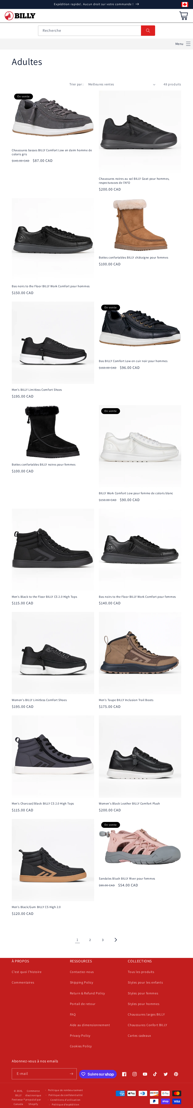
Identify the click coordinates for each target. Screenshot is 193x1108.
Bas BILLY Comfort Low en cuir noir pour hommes (133, 361)
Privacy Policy (80, 1035)
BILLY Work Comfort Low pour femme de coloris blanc (136, 493)
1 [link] (77, 939)
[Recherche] (148, 30)
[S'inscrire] (71, 1073)
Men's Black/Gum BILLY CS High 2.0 (36, 907)
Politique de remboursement (65, 1090)
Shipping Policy (81, 982)
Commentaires (23, 982)
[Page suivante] (115, 940)
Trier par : (76, 84)
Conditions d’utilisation (65, 1099)
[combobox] (96, 30)
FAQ (73, 1014)
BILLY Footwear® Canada (18, 1100)
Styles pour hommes (143, 1004)
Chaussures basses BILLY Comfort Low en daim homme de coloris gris (52, 152)
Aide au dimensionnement (90, 1025)
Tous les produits (141, 972)
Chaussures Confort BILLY (147, 1025)
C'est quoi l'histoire (27, 972)
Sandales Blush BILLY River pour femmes (127, 879)
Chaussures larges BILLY (146, 1014)
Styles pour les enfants (145, 982)
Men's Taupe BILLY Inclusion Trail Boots (126, 700)
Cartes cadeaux (139, 1035)
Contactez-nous (82, 972)
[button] (183, 44)
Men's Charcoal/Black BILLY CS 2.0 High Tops (43, 803)
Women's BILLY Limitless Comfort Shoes (39, 700)
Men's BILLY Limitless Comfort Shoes (37, 390)
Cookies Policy (81, 1046)
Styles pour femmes (143, 993)
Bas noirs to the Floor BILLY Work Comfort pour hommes (51, 286)
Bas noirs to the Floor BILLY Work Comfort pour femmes (137, 597)
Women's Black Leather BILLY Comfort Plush (129, 803)
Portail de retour (83, 1004)
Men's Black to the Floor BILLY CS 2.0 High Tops (44, 597)
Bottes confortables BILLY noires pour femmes (43, 464)
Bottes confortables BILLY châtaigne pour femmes (133, 257)
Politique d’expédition (65, 1104)
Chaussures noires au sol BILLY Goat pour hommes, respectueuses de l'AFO (134, 181)
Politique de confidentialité (65, 1095)
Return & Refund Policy (87, 993)
